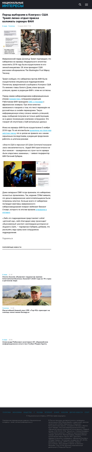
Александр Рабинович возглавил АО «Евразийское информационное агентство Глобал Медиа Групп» (25, 343)
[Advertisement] (46, 375)
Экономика (17, 412)
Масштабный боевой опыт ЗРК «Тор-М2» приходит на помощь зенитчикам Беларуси (26, 311)
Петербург (48, 412)
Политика (11, 26)
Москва (40, 412)
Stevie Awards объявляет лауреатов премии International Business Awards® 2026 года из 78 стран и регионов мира (26, 279)
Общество (27, 412)
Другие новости (76, 412)
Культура (64, 412)
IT (34, 412)
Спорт (87, 412)
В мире (4, 26)
